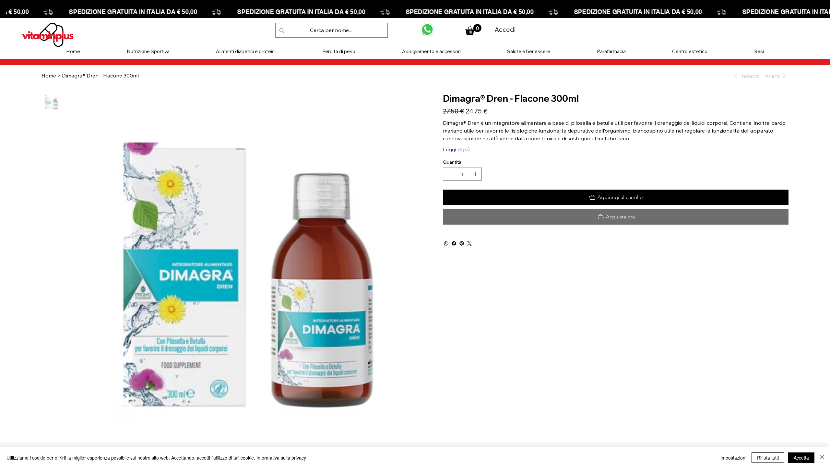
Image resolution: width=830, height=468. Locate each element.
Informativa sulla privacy (281, 457)
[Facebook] (454, 243)
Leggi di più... (458, 149)
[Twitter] (469, 243)
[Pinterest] (461, 243)
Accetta (801, 457)
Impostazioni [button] (733, 457)
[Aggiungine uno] (475, 174)
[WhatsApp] (446, 243)
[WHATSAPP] (427, 29)
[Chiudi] (822, 457)
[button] (148, 51)
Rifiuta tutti (768, 457)
